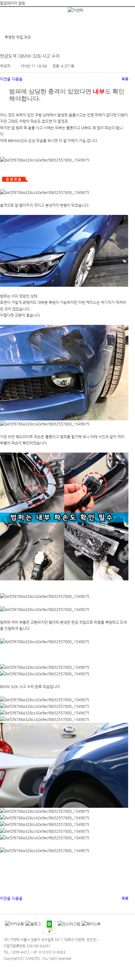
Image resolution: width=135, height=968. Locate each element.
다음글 (17, 79)
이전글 (5, 79)
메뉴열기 (11, 16)
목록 (125, 79)
